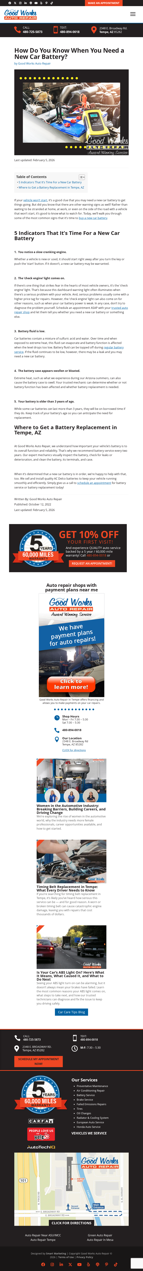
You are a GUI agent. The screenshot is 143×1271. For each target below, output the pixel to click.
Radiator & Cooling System (93, 1117)
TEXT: (63, 27)
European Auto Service (90, 1122)
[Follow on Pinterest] (46, 3)
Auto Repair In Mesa (100, 1240)
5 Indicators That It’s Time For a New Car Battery (50, 182)
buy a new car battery (93, 218)
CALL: (26, 27)
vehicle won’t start (35, 200)
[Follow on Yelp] (41, 3)
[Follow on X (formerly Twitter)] (15, 3)
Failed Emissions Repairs (91, 1104)
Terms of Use (66, 1257)
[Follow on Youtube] (36, 3)
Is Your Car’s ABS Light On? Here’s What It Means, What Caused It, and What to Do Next (70, 976)
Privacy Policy (85, 1257)
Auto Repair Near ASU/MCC (43, 1235)
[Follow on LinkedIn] (25, 3)
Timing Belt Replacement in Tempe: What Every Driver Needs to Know (67, 888)
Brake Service (85, 1099)
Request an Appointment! (92, 563)
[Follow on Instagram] (20, 3)
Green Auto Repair (100, 1235)
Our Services (84, 1080)
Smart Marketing (56, 1253)
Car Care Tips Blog (71, 1012)
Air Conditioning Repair (91, 1090)
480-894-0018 (96, 555)
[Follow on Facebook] (9, 3)
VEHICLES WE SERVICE (89, 1133)
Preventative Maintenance (92, 1086)
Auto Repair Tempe (43, 1240)
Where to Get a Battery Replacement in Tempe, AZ (51, 187)
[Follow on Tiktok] (51, 3)
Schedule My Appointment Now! (38, 1061)
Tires (79, 1108)
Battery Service (86, 1095)
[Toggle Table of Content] (80, 177)
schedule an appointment (94, 483)
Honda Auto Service (88, 1127)
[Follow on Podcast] (30, 3)
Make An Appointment (103, 3)
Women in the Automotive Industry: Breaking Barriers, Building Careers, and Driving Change (71, 809)
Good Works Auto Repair (34, 63)
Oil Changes (84, 1113)
